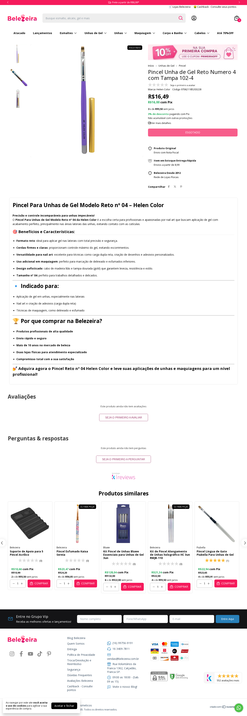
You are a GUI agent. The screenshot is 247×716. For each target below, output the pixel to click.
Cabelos (200, 33)
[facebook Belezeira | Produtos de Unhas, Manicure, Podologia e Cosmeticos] (21, 654)
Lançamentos (42, 33)
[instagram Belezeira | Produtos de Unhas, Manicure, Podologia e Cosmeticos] (12, 654)
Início (151, 65)
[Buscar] (180, 18)
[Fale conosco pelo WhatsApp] (238, 707)
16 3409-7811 (121, 649)
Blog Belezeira (76, 638)
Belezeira (15, 547)
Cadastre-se (205, 18)
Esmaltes (66, 33)
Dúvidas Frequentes (79, 675)
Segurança (73, 669)
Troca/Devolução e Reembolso (79, 662)
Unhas (118, 33)
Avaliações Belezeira (80, 681)
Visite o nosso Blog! (125, 686)
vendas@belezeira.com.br (123, 659)
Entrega (72, 649)
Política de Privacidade (81, 655)
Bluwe (106, 547)
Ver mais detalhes (161, 123)
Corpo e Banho (173, 33)
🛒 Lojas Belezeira (179, 6)
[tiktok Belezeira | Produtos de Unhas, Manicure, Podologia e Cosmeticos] (40, 654)
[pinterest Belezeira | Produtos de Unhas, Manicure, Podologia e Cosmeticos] (49, 654)
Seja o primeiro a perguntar (123, 459)
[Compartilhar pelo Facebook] (169, 186)
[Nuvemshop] (224, 707)
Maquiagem (142, 33)
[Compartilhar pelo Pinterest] (181, 186)
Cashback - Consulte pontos (80, 688)
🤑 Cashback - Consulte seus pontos (215, 6)
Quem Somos (76, 643)
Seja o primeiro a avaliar (123, 417)
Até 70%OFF (225, 33)
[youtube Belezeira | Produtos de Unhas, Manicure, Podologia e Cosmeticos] (30, 654)
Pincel (182, 65)
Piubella (201, 547)
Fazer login (223, 18)
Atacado (19, 33)
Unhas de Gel (94, 33)
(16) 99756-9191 (123, 643)
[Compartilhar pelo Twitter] (175, 186)
